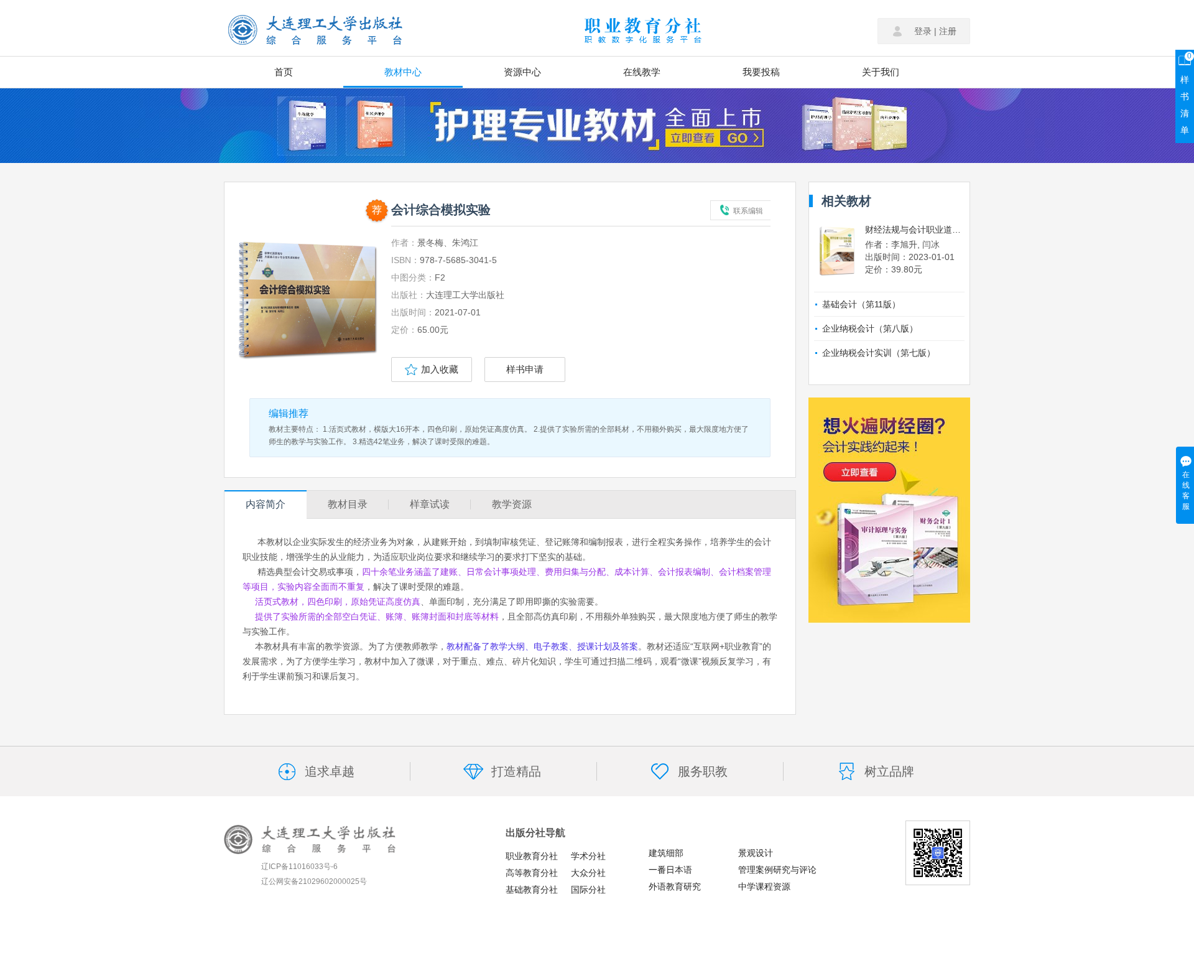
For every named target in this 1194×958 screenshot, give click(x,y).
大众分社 (588, 873)
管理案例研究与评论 (777, 869)
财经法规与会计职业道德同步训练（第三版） (915, 230)
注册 (947, 31)
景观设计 (755, 853)
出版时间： (413, 312)
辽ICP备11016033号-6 (299, 866)
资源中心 (522, 72)
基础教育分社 (532, 889)
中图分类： (413, 277)
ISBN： (405, 260)
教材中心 (403, 72)
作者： (404, 243)
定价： (404, 330)
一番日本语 (670, 869)
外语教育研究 (675, 886)
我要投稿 (761, 72)
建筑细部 (666, 853)
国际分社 (588, 889)
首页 (283, 72)
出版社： (408, 295)
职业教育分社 (532, 856)
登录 (923, 31)
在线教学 (641, 72)
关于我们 (880, 72)
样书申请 (525, 369)
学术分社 (588, 856)
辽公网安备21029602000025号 (314, 881)
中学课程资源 (764, 886)
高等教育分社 (532, 873)
